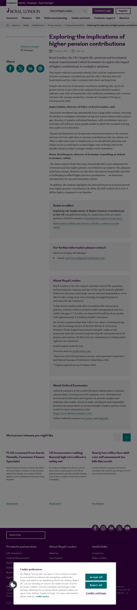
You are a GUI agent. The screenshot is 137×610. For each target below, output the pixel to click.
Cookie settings (96, 593)
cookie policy (42, 596)
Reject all (96, 585)
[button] (13, 584)
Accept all (96, 577)
